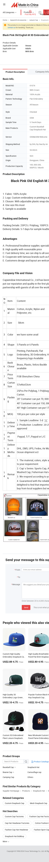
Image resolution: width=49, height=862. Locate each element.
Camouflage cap (34, 772)
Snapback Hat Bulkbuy (14, 836)
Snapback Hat (33, 767)
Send (26, 607)
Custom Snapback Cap (14, 803)
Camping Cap (8, 777)
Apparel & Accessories (18, 20)
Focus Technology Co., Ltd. (34, 851)
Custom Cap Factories (14, 816)
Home (5, 20)
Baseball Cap (8, 767)
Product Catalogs (41, 761)
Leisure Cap (33, 20)
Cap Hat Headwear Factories (17, 823)
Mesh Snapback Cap (38, 803)
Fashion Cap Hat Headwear (16, 829)
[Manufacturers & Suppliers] (24, 4)
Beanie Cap (7, 772)
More (5, 841)
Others (30, 777)
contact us (11, 27)
